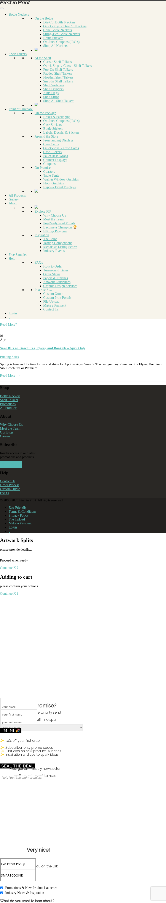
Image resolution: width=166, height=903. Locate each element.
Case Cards (51, 144)
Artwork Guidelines (56, 282)
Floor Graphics (53, 183)
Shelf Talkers (18, 54)
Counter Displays (55, 160)
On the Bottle (44, 18)
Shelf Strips (51, 97)
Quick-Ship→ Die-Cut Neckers (64, 26)
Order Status (51, 274)
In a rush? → (43, 290)
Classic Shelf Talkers (57, 62)
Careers (5, 436)
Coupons (49, 164)
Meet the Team (53, 219)
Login (13, 313)
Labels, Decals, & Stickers (61, 132)
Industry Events (54, 251)
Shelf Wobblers (53, 85)
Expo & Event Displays (59, 187)
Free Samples (18, 254)
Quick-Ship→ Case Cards (61, 148)
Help (12, 258)
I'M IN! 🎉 (11, 730)
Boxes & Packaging (56, 117)
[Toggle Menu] (1, 8)
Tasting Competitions (57, 243)
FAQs (39, 262)
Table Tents (51, 175)
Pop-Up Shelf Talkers (58, 69)
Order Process (9, 485)
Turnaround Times (55, 270)
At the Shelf (43, 58)
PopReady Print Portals (59, 223)
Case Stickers (52, 124)
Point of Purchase (21, 109)
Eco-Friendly (18, 507)
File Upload (51, 301)
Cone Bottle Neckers (57, 30)
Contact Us (51, 309)
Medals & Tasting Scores (60, 247)
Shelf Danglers (53, 89)
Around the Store (46, 136)
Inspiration (42, 235)
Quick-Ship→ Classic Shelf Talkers (67, 65)
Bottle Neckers (19, 14)
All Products (17, 195)
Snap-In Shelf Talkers (58, 81)
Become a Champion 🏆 (60, 227)
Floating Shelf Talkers (58, 77)
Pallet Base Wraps (55, 156)
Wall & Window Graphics (61, 179)
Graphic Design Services (60, 286)
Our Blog (6, 432)
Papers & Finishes (55, 278)
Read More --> (10, 375)
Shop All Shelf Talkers (58, 101)
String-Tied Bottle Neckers (61, 34)
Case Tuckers (52, 152)
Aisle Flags (51, 93)
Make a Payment (54, 305)
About (13, 203)
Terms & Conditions (22, 511)
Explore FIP (43, 211)
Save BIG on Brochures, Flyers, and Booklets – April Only (42, 348)
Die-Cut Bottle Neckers (59, 22)
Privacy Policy (19, 515)
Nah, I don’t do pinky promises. (22, 777)
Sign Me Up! (11, 464)
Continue (6, 568)
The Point (50, 239)
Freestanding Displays (58, 140)
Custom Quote (53, 294)
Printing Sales (9, 357)
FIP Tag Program (55, 231)
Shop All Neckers (55, 46)
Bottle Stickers (53, 38)
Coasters (49, 171)
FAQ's (4, 493)
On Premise (43, 167)
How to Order (52, 266)
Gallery (14, 199)
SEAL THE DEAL (18, 766)
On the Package (45, 113)
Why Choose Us (54, 215)
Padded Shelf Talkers (57, 73)
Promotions (8, 404)
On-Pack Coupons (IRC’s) (61, 42)
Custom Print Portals (57, 297)
